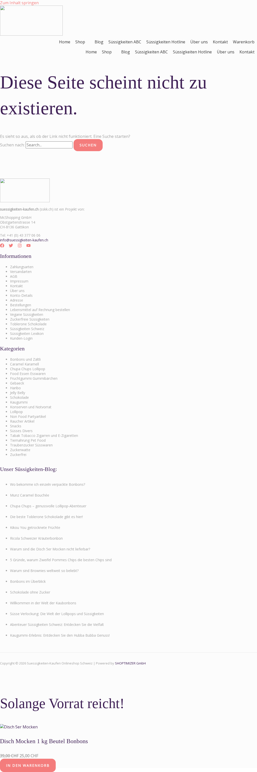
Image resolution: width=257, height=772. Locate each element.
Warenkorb (243, 42)
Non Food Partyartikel (28, 416)
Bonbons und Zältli (25, 359)
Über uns (199, 42)
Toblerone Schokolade (28, 324)
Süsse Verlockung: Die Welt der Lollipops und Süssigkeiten (57, 613)
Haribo (15, 387)
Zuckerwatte (20, 449)
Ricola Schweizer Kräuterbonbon (36, 538)
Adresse (16, 300)
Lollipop (16, 411)
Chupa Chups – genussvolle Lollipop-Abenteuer (48, 506)
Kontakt (220, 42)
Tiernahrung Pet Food (28, 440)
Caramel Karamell (24, 364)
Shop (80, 42)
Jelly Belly (17, 392)
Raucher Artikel (22, 421)
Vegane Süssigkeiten (26, 314)
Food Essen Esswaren (28, 373)
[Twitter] (11, 246)
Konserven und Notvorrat (30, 407)
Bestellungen (20, 305)
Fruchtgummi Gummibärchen (33, 378)
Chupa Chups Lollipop (27, 368)
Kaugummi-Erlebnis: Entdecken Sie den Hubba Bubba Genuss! (60, 635)
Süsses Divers (21, 430)
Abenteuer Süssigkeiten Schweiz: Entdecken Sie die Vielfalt (57, 624)
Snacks (15, 426)
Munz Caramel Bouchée (29, 495)
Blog (99, 42)
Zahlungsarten (21, 266)
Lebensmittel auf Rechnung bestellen (40, 309)
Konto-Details (21, 295)
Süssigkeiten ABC (124, 42)
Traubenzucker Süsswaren (31, 445)
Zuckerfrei (18, 454)
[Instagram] (20, 246)
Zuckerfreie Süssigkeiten (29, 319)
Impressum (19, 281)
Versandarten (21, 271)
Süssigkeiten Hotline (165, 42)
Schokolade (19, 397)
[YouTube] (28, 246)
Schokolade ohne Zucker (30, 592)
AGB (13, 276)
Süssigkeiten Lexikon (27, 333)
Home (64, 42)
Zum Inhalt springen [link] (19, 3)
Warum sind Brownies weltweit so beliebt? (44, 570)
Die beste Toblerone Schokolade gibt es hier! (46, 516)
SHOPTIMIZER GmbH (130, 663)
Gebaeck (17, 383)
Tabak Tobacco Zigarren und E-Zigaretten (44, 435)
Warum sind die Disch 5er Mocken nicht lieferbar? (50, 549)
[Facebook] (2, 246)
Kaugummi (19, 402)
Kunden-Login (21, 338)
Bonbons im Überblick (28, 581)
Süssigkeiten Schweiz (27, 328)
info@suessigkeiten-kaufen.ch (24, 240)
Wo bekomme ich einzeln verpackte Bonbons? (47, 484)
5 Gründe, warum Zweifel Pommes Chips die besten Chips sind (61, 559)
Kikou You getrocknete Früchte (35, 527)
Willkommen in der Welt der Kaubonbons (43, 603)
